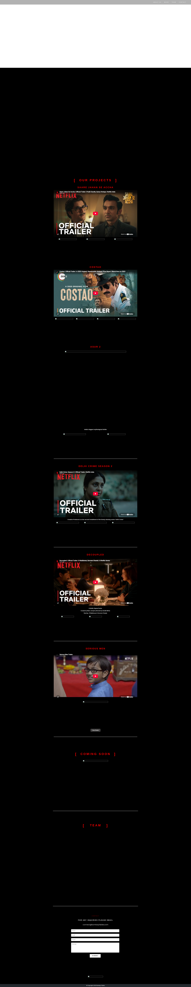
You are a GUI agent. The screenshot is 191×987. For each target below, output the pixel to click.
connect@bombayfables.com (95, 924)
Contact (182, 2)
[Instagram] (90, 965)
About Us (157, 2)
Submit (95, 955)
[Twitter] (101, 965)
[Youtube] (95, 965)
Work (166, 2)
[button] (95, 730)
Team (174, 2)
